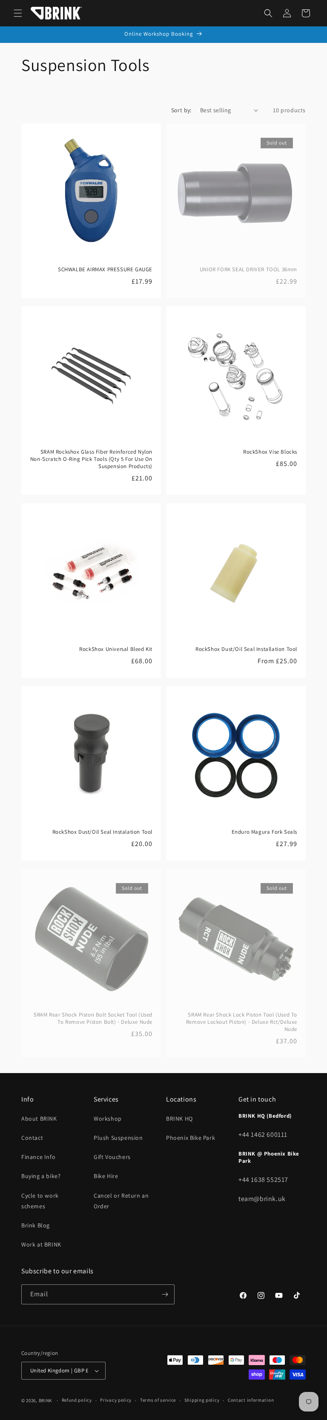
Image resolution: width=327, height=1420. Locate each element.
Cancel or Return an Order (121, 1201)
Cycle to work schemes (40, 1201)
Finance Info (38, 1157)
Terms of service (158, 1400)
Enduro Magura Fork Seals (264, 832)
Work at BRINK (41, 1244)
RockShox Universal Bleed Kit (115, 649)
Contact (32, 1138)
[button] (18, 13)
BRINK (45, 1400)
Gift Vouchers (112, 1157)
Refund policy (77, 1400)
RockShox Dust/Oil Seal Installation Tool (246, 649)
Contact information (251, 1400)
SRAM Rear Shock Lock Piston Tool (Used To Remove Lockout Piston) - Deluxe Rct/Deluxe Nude (241, 1022)
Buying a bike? (40, 1176)
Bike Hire (106, 1176)
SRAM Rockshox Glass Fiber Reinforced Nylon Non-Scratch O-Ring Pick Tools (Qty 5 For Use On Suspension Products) (91, 459)
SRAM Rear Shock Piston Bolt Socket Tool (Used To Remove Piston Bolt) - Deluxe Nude (93, 1018)
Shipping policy (202, 1400)
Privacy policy (116, 1400)
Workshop (108, 1118)
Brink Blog (35, 1225)
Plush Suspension (118, 1138)
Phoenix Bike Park (190, 1138)
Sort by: (181, 110)
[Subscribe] (164, 1294)
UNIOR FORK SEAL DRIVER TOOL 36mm (248, 269)
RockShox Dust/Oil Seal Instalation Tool (102, 832)
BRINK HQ (179, 1118)
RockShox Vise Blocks (270, 452)
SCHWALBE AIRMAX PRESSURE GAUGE (105, 269)
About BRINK (39, 1118)
